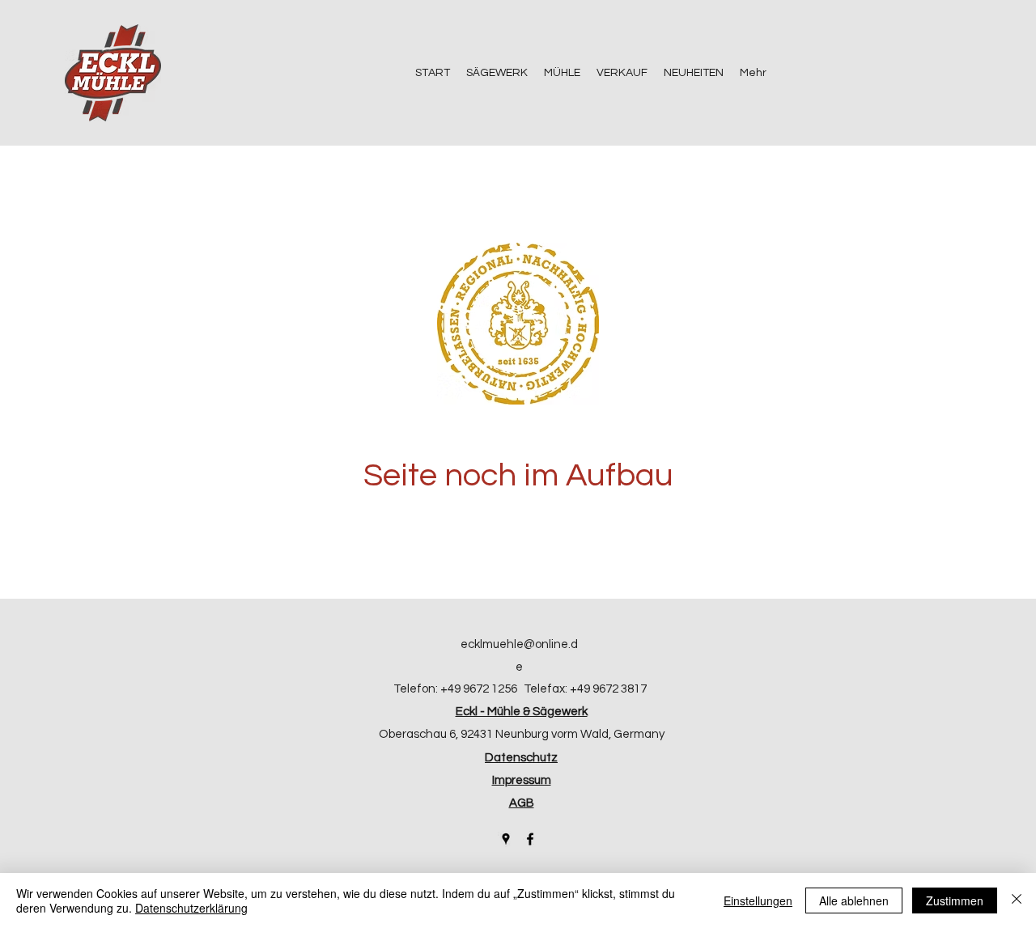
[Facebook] (530, 839)
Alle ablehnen (854, 900)
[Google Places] (506, 839)
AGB (521, 803)
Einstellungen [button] (758, 900)
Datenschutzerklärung (191, 908)
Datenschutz (521, 758)
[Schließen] (1016, 900)
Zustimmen (954, 900)
